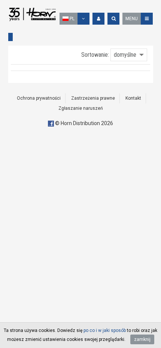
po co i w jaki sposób (104, 330)
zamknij (142, 339)
